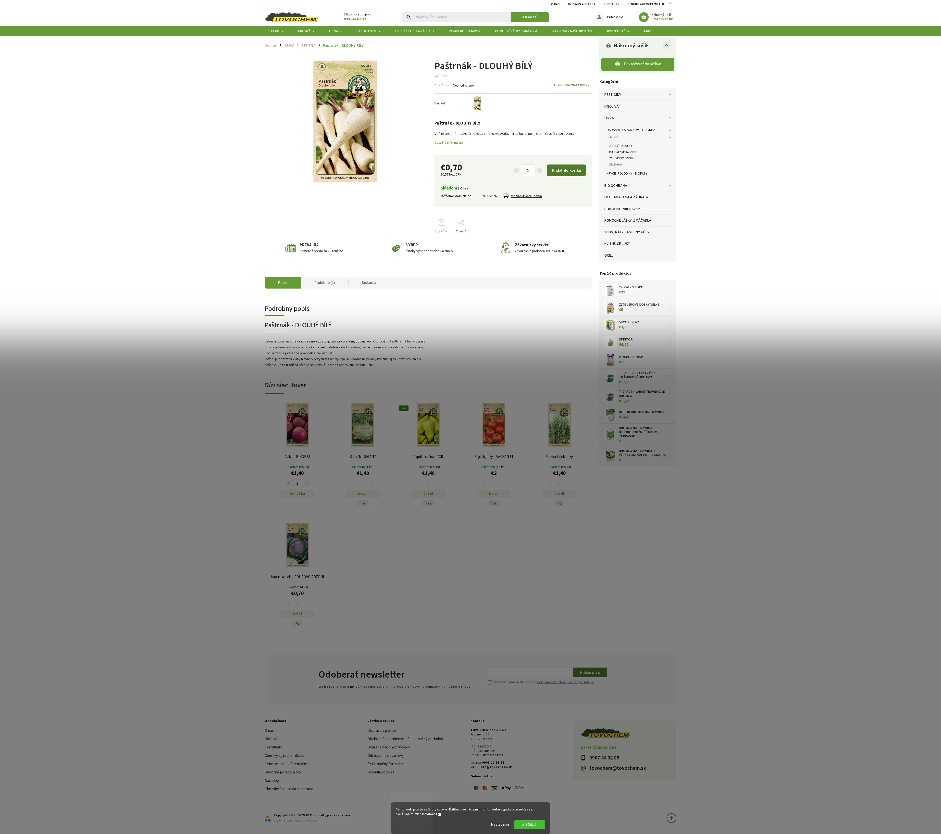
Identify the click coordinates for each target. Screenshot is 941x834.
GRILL (609, 255)
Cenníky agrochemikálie (285, 755)
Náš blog (272, 780)
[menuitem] (278, 31)
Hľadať (530, 17)
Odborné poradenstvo (283, 772)
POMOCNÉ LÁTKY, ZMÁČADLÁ (627, 220)
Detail (363, 493)
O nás (555, 4)
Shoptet (288, 821)
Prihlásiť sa (590, 672)
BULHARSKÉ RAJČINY (622, 152)
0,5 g (493, 503)
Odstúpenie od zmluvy (386, 755)
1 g (559, 503)
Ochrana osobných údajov (389, 747)
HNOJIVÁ (611, 106)
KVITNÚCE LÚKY (617, 243)
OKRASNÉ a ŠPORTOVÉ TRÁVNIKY (631, 129)
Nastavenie (500, 824)
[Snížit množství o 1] (288, 483)
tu (439, 814)
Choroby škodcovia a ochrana (289, 789)
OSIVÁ (609, 118)
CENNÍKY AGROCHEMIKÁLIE (646, 4)
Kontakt (271, 739)
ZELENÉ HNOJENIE (621, 146)
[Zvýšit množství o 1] (307, 483)
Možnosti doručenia (526, 196)
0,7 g (428, 503)
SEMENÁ (613, 137)
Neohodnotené (463, 85)
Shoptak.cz (311, 821)
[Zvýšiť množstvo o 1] (539, 170)
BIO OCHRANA (615, 185)
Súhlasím (532, 824)
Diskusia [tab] (369, 282)
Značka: (573, 85)
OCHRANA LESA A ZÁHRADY (626, 197)
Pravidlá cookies (381, 772)
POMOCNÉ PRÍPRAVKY (622, 209)
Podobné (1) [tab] (324, 282)
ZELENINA (615, 164)
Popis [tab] (282, 282)
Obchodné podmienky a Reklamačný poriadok (405, 739)
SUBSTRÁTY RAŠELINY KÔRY (627, 232)
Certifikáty (273, 747)
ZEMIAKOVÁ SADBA (621, 158)
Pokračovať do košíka (642, 64)
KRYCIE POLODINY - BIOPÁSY (627, 173)
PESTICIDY (612, 94)
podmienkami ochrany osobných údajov (565, 682)
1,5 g (363, 503)
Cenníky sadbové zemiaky (286, 764)
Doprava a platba (581, 4)
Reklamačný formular (385, 764)
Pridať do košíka (566, 170)
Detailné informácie (448, 142)
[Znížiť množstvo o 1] (516, 170)
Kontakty (611, 4)
